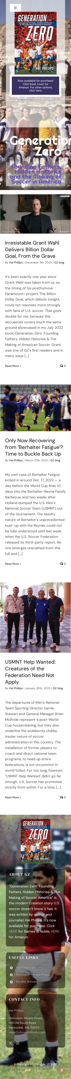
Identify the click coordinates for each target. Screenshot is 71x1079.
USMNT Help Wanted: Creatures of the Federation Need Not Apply (30, 672)
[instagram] (17, 1043)
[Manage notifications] (62, 1070)
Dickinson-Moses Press (32, 975)
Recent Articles (27, 982)
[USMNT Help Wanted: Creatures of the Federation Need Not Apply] (35, 617)
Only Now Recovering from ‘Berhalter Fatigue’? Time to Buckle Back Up (34, 447)
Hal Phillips (16, 262)
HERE (13, 931)
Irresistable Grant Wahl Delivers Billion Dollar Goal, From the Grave (32, 249)
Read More (12, 366)
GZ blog (59, 262)
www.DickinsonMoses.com (27, 1032)
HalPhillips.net (25, 967)
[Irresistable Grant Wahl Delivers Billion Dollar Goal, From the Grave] (35, 214)
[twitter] (10, 1043)
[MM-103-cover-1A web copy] (36, 13)
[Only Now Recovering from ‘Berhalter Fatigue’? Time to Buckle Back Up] (35, 408)
